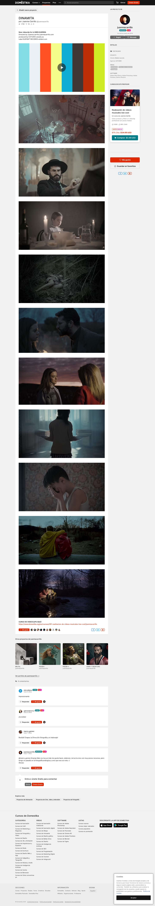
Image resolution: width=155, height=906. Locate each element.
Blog (79, 890)
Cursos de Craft (20, 826)
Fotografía (114, 69)
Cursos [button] (35, 3)
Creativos (41, 890)
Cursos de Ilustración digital (45, 828)
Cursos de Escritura (21, 851)
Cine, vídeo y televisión (125, 67)
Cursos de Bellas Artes (43, 839)
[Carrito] (117, 2)
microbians (28, 690)
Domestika (60, 890)
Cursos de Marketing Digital (45, 854)
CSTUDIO (118, 61)
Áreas (39, 820)
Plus (54, 3)
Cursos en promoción (86, 831)
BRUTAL (17, 666)
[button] (60, 2)
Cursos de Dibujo (42, 831)
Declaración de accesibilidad (72, 902)
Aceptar (134, 898)
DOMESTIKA (22, 2)
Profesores (77, 893)
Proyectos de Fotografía (71, 799)
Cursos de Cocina (21, 870)
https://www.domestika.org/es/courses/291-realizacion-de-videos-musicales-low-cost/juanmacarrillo (58, 624)
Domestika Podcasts (21, 893)
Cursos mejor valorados (86, 826)
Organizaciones (68, 893)
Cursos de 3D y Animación (24, 841)
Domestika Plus (33, 893)
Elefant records (119, 58)
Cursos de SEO (41, 849)
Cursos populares (84, 829)
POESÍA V (66, 666)
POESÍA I (42, 666)
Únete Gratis (38, 784)
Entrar (123, 3)
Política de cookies (58, 902)
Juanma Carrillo (35, 21)
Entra (28, 784)
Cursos (17, 890)
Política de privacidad (46, 902)
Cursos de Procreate (64, 831)
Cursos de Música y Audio (23, 863)
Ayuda (83, 890)
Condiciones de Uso (32, 902)
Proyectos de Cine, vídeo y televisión (48, 799)
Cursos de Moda (20, 848)
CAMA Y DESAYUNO (93, 666)
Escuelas (47, 890)
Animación (114, 67)
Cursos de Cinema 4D (64, 833)
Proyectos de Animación (25, 799)
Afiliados (60, 893)
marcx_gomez (29, 731)
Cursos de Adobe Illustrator (66, 828)
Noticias (74, 890)
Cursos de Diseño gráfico (44, 836)
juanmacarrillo (36, 639)
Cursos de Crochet (42, 856)
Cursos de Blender (63, 839)
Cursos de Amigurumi (43, 859)
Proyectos (46, 3)
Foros (35, 890)
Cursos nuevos (83, 823)
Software (61, 820)
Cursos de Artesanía (43, 833)
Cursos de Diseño (21, 838)
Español (92, 891)
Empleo (30, 890)
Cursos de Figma (63, 841)
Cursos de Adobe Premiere (66, 836)
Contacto (68, 890)
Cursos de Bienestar (22, 872)
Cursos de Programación (44, 851)
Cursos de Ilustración (22, 823)
